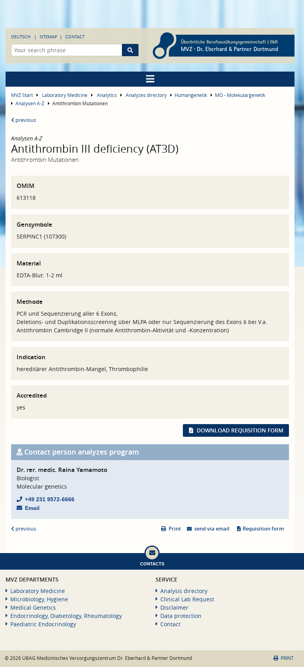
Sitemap (48, 37)
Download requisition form (240, 430)
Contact (75, 37)
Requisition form (263, 528)
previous (25, 120)
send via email (212, 528)
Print (175, 528)
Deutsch (20, 37)
